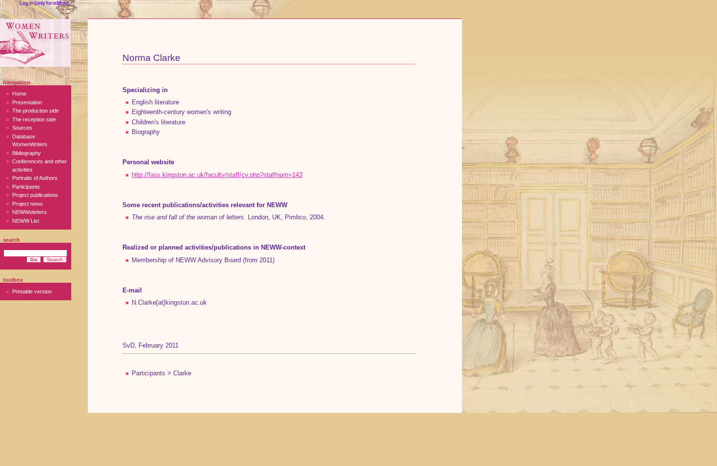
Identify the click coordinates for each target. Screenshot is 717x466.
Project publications (35, 195)
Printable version (32, 291)
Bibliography (26, 153)
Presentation (27, 102)
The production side (35, 111)
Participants (26, 187)
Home (19, 94)
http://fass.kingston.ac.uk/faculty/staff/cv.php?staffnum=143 (217, 175)
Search (11, 240)
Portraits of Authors (35, 178)
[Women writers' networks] (35, 43)
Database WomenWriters (29, 141)
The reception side (34, 119)
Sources (22, 128)
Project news (27, 204)
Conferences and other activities (39, 165)
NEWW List (25, 221)
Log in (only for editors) (44, 3)
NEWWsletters (29, 212)
